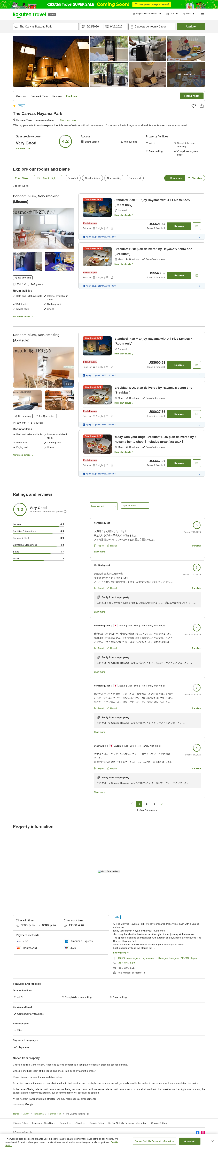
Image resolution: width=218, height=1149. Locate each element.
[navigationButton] (132, 804)
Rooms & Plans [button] (39, 96)
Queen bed (135, 178)
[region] (109, 1141)
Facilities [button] (71, 96)
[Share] (201, 105)
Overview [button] (21, 96)
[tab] (174, 178)
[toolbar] (103, 26)
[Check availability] (197, 226)
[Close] (212, 1141)
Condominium (92, 178)
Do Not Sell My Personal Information (154, 1141)
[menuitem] (147, 14)
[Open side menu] (202, 14)
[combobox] (46, 26)
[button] (29, 14)
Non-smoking (114, 178)
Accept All (189, 1141)
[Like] (193, 105)
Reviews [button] (57, 96)
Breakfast (73, 178)
